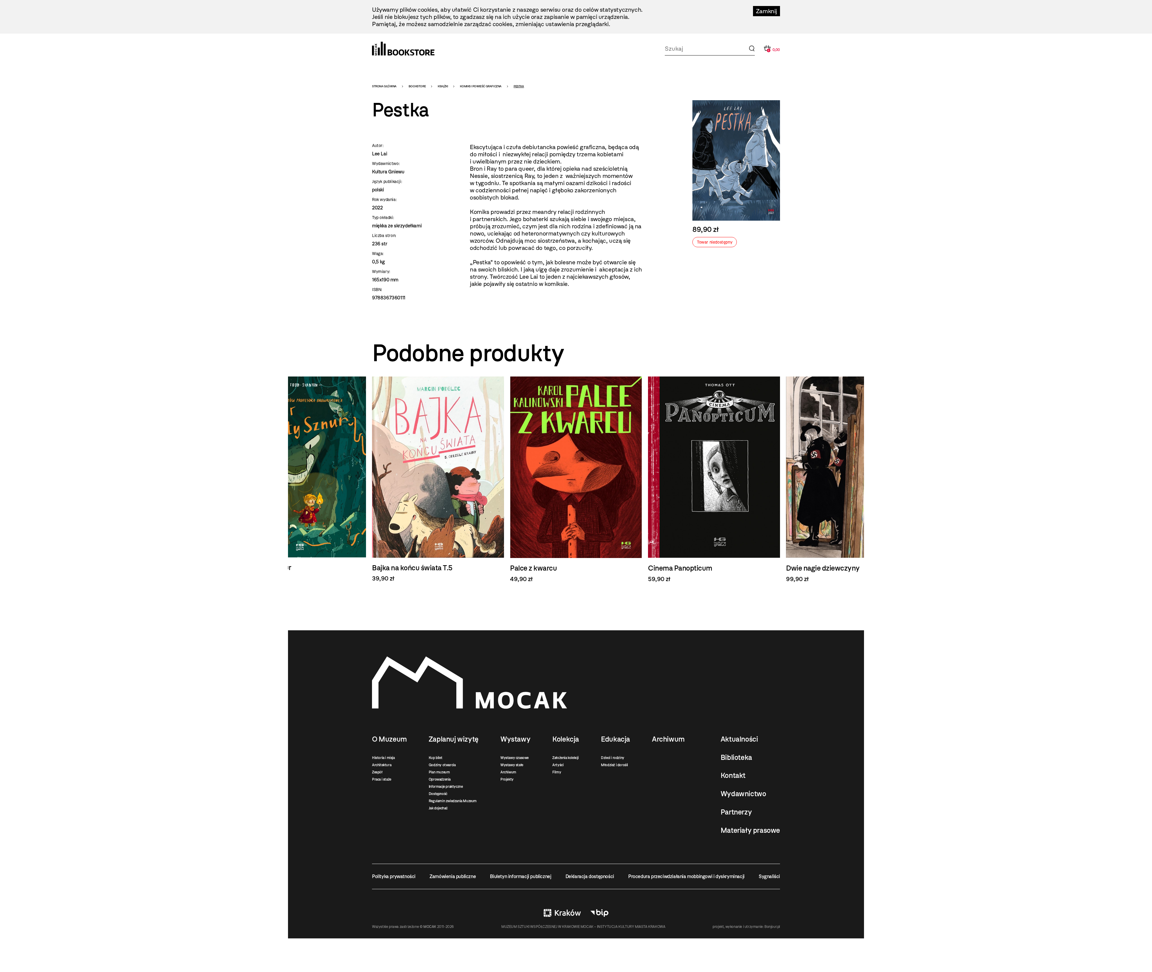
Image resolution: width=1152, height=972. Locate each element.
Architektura (381, 765)
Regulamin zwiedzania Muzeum (453, 801)
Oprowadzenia (440, 779)
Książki (443, 86)
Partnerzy (736, 812)
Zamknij (766, 11)
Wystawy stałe (511, 765)
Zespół (377, 772)
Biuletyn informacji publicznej (520, 876)
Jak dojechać (438, 808)
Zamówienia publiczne (453, 876)
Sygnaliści (769, 876)
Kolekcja (565, 739)
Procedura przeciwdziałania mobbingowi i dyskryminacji (686, 876)
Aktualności (739, 739)
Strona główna (384, 86)
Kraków (562, 912)
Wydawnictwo (743, 794)
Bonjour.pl (772, 927)
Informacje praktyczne (446, 786)
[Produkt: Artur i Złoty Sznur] (300, 479)
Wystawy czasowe (514, 758)
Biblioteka (736, 757)
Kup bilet (435, 758)
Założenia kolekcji (565, 758)
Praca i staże (381, 779)
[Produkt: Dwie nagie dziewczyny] (852, 479)
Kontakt (733, 775)
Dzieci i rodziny (612, 758)
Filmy (556, 772)
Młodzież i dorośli (614, 765)
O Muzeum (389, 739)
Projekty (507, 779)
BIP (599, 912)
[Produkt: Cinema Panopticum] (714, 479)
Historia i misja (383, 758)
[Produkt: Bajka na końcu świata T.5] (438, 479)
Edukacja (615, 739)
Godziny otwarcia (442, 765)
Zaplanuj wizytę (453, 739)
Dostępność (438, 794)
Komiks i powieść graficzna (481, 86)
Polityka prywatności (394, 876)
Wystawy (515, 739)
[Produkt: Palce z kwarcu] (576, 479)
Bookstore (417, 86)
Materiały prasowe (750, 830)
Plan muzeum (439, 772)
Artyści (557, 765)
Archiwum (508, 772)
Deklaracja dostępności (590, 876)
